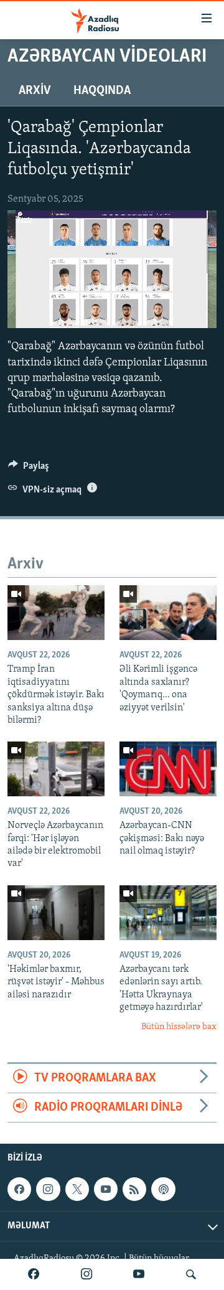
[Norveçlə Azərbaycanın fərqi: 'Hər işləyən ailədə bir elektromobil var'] (56, 769)
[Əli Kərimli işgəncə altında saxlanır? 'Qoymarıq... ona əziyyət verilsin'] (168, 612)
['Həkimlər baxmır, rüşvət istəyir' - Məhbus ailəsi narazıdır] (56, 912)
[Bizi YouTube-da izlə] (138, 1274)
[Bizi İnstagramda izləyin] (86, 1274)
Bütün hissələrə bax (179, 1027)
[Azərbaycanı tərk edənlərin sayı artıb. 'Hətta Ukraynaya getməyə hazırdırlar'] (168, 912)
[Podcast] (163, 1190)
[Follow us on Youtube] (106, 1190)
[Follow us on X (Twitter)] (77, 1190)
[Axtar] (191, 1274)
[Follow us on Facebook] (19, 1190)
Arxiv (35, 91)
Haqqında (102, 91)
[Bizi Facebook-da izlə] (33, 1274)
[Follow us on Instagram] (48, 1190)
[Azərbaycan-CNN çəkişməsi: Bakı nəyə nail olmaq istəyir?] (168, 769)
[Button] (28, 469)
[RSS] (134, 1190)
